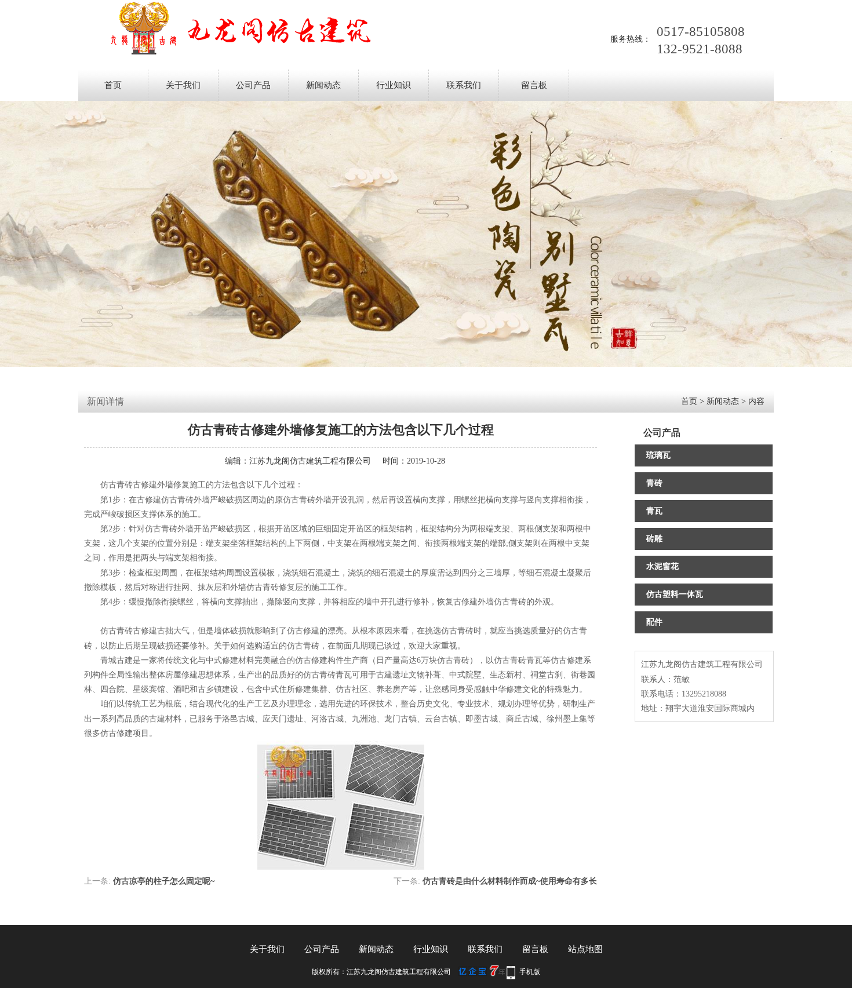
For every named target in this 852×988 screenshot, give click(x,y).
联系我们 (463, 85)
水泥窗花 (662, 566)
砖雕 (654, 538)
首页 (113, 85)
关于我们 (183, 85)
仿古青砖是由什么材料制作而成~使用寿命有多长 (510, 881)
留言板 (534, 85)
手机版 (529, 972)
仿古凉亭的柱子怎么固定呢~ (163, 881)
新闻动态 (323, 85)
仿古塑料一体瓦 (674, 594)
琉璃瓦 (658, 455)
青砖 (654, 483)
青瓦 (654, 510)
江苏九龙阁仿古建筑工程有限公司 (310, 461)
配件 (654, 622)
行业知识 (393, 85)
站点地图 (585, 949)
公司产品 (253, 85)
